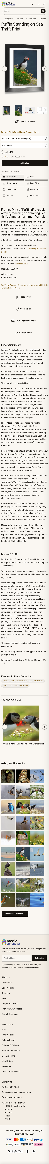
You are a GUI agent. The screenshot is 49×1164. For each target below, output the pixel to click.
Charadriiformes (21, 681)
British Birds (43, 285)
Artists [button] (20, 19)
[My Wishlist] (32, 3)
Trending (6, 993)
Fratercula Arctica (16, 285)
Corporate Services (10, 1003)
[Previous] (4, 68)
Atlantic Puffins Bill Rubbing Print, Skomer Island (24, 744)
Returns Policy (8, 1040)
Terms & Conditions (11, 1050)
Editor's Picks (8, 988)
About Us (6, 977)
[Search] (43, 11)
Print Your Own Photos (12, 1009)
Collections (31, 19)
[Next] (44, 68)
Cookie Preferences (11, 1071)
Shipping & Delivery (10, 1045)
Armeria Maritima (31, 285)
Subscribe (39, 958)
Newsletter (7, 1066)
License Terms (8, 1056)
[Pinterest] (34, 1152)
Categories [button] (8, 19)
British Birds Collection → (15, 914)
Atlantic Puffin (38, 681)
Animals (6, 681)
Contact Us (7, 1082)
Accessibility (7, 1024)
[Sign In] (44, 3)
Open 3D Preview (27, 121)
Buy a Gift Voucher (10, 1014)
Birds (13, 681)
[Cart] (38, 3)
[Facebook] (27, 1152)
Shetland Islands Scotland (11, 288)
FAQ (4, 1029)
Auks (30, 681)
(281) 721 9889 (12, 1087)
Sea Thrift (5, 285)
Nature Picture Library (11, 685)
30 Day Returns (21, 263)
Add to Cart (24, 163)
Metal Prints (7, 1061)
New (4, 998)
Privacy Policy (8, 1035)
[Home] (10, 4)
